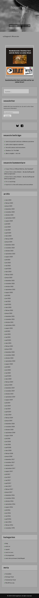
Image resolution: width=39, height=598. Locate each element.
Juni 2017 (8, 477)
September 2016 (10, 504)
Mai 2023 (8, 265)
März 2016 (8, 522)
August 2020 (9, 364)
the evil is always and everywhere (15, 147)
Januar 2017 (8, 492)
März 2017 (8, 486)
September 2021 (10, 325)
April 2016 (8, 519)
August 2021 (9, 328)
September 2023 (10, 253)
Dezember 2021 (9, 316)
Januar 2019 (8, 420)
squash (7, 549)
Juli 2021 (7, 331)
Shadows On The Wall (12, 150)
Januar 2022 (8, 313)
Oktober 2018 (9, 429)
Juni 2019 (8, 405)
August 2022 (9, 292)
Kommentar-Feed (10, 580)
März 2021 (8, 343)
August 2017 (9, 471)
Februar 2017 (9, 489)
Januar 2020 (8, 385)
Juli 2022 (7, 295)
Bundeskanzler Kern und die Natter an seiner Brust (19, 81)
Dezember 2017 (9, 459)
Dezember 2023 (9, 244)
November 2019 (10, 391)
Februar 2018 (9, 453)
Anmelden (8, 574)
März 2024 (8, 236)
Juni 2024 (8, 227)
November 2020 (10, 355)
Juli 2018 (7, 438)
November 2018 (10, 426)
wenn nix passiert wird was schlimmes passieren (20, 141)
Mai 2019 (8, 408)
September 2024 (10, 218)
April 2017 (8, 483)
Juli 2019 (7, 402)
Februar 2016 (9, 525)
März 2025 (8, 200)
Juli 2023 (7, 259)
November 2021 (10, 319)
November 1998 (10, 528)
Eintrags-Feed (9, 577)
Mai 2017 (8, 480)
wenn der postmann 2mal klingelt (15, 558)
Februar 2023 (9, 274)
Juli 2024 (7, 224)
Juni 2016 (8, 513)
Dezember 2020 (9, 352)
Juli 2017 (7, 474)
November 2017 (10, 462)
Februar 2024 (9, 239)
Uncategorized (9, 555)
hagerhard (19, 7)
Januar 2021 (8, 349)
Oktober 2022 (9, 286)
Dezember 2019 (9, 388)
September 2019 (10, 397)
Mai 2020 (8, 373)
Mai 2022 (8, 301)
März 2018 (8, 450)
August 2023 (9, 256)
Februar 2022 (9, 310)
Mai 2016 (8, 516)
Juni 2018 (8, 441)
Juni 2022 (8, 298)
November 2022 (10, 283)
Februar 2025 (9, 203)
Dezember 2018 (9, 423)
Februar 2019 (9, 417)
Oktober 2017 (9, 465)
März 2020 (8, 379)
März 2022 (8, 307)
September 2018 (10, 432)
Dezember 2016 (9, 495)
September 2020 (10, 361)
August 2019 (9, 399)
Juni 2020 (8, 370)
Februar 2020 (9, 382)
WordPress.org (9, 583)
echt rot (7, 546)
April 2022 (8, 304)
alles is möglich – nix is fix (13, 153)
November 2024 (10, 212)
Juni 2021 (8, 334)
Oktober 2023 (9, 250)
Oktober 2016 (9, 501)
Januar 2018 (8, 456)
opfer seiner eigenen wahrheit (14, 144)
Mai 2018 (8, 444)
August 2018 (9, 435)
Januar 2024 (8, 241)
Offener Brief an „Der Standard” (24, 169)
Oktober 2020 (9, 358)
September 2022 (10, 289)
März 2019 (8, 414)
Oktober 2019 (9, 394)
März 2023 (8, 271)
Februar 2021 (9, 346)
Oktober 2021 (9, 322)
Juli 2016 (7, 510)
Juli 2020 (7, 367)
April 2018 (8, 447)
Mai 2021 (8, 337)
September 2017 (10, 468)
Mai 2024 (8, 230)
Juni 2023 (8, 262)
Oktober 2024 (9, 215)
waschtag (12, 181)
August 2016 (9, 507)
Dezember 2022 (9, 280)
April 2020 (8, 376)
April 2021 (8, 340)
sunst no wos (9, 552)
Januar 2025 (8, 206)
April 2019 (8, 411)
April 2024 (8, 233)
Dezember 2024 (9, 209)
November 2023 (10, 247)
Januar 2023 (8, 277)
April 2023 (8, 268)
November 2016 (10, 498)
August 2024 (9, 221)
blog (6, 543)
